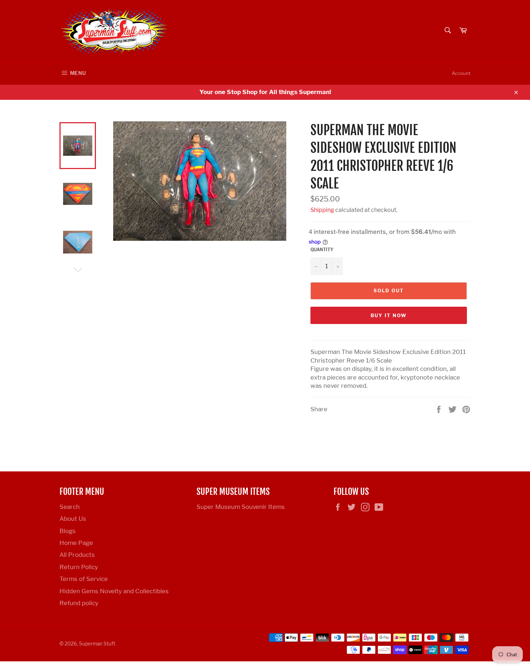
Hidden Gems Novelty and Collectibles (114, 591)
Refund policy (78, 603)
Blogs (67, 530)
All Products (77, 554)
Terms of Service (83, 578)
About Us (72, 518)
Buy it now (389, 315)
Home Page (76, 542)
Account (461, 73)
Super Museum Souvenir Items (240, 506)
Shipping (322, 210)
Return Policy (78, 567)
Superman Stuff (97, 644)
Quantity (322, 249)
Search (69, 506)
